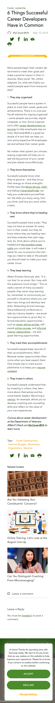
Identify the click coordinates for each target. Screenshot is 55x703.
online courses (23, 328)
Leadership (20, 8)
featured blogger (17, 444)
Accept (28, 673)
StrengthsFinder (30, 190)
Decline (28, 685)
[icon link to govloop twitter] (12, 39)
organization (15, 448)
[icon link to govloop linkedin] (26, 39)
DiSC (44, 187)
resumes (28, 448)
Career (10, 8)
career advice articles (27, 324)
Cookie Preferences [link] (9, 701)
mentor (11, 399)
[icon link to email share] (32, 39)
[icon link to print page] (9, 44)
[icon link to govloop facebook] (19, 39)
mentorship (33, 444)
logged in (27, 615)
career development (26, 440)
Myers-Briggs (33, 187)
